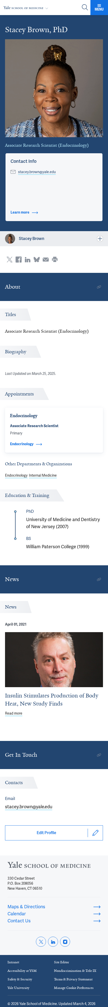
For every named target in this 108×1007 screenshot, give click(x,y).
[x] (41, 942)
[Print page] (55, 260)
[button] (23, 161)
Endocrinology (16, 475)
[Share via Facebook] (19, 260)
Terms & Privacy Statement (73, 979)
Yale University (18, 988)
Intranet (13, 962)
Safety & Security (20, 979)
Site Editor (61, 962)
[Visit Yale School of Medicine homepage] (49, 866)
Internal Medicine (43, 475)
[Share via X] (10, 260)
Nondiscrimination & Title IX (75, 971)
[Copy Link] (99, 287)
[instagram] (65, 942)
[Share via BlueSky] (37, 260)
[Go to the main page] (27, 8)
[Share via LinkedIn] (28, 260)
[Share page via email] (46, 260)
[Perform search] (85, 7)
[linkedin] (53, 942)
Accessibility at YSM (22, 971)
